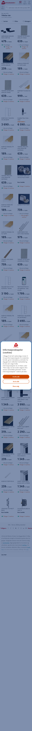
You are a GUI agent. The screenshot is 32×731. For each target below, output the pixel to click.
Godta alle (16, 376)
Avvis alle (16, 381)
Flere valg (16, 386)
